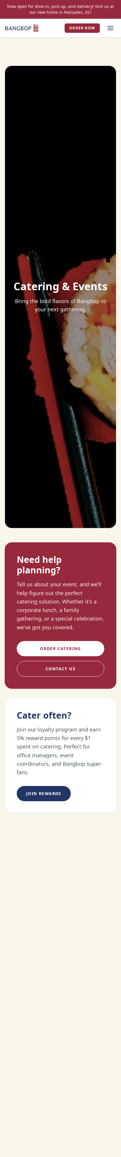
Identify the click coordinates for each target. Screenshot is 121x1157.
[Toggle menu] (110, 28)
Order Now (82, 27)
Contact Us (60, 668)
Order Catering (60, 648)
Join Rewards (43, 793)
